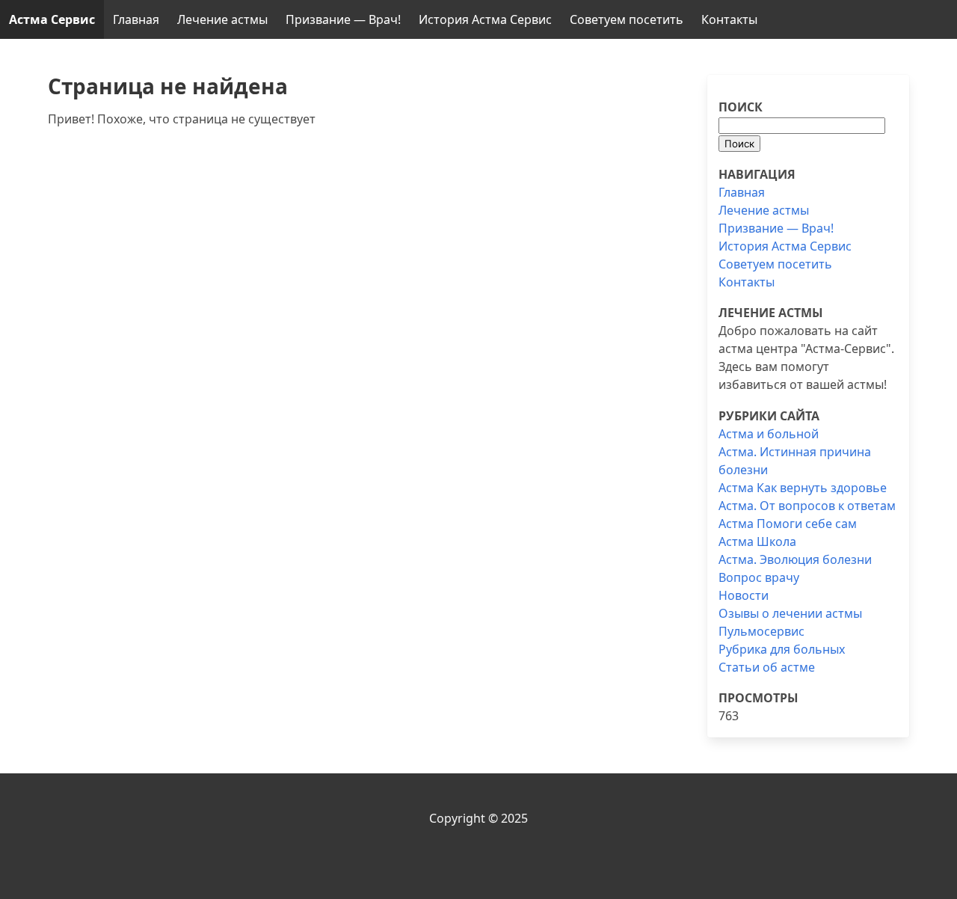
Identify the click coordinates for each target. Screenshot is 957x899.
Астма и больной (768, 434)
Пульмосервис (761, 631)
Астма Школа (757, 541)
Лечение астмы (222, 19)
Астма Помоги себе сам (787, 523)
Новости (743, 595)
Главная (136, 19)
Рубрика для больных (781, 649)
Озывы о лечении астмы (790, 613)
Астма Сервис (52, 19)
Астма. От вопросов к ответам (807, 505)
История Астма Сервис (485, 19)
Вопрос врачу (758, 577)
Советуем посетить (626, 19)
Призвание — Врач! (343, 19)
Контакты (729, 19)
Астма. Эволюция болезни (795, 559)
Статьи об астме (766, 667)
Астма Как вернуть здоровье (802, 487)
